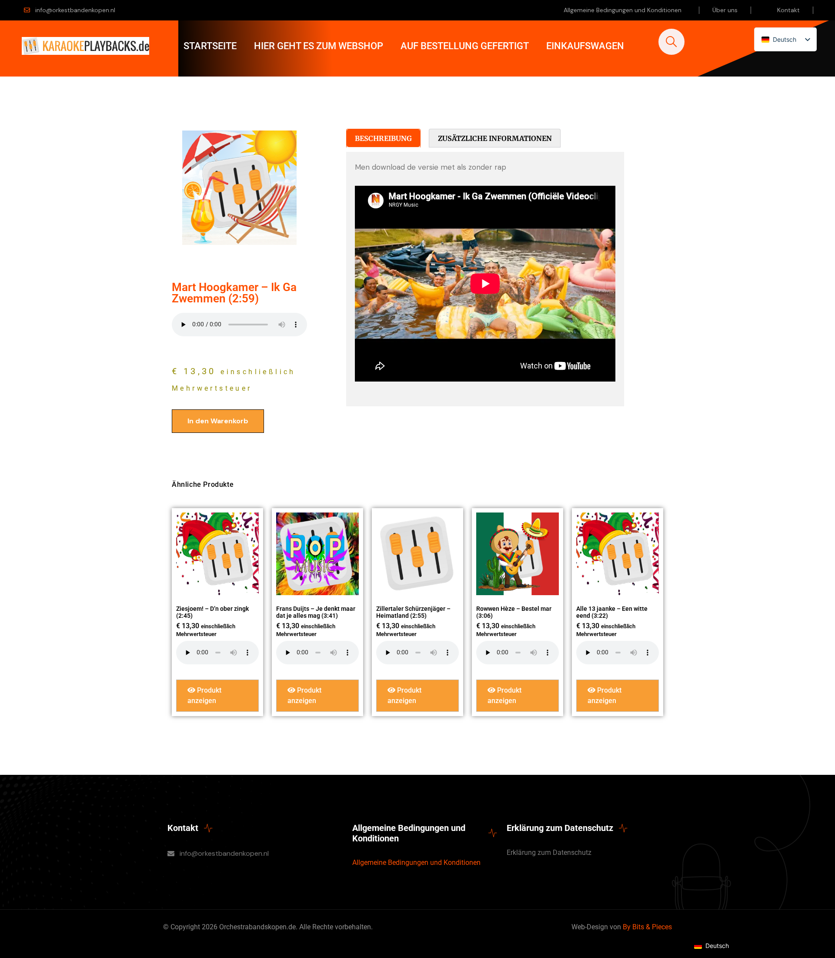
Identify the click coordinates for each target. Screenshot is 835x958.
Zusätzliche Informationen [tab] (495, 138)
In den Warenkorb (217, 420)
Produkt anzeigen (204, 695)
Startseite (210, 45)
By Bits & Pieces (647, 927)
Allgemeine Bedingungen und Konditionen (622, 10)
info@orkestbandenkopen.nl (75, 10)
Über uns (725, 10)
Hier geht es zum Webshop (318, 45)
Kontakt (788, 10)
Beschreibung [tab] (383, 138)
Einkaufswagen (585, 45)
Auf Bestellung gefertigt (465, 45)
